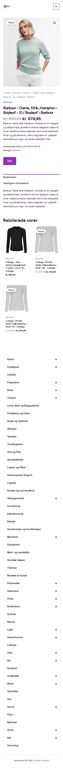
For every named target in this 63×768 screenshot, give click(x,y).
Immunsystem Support (19, 475)
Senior (32, 707)
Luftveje (11, 645)
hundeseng (13, 506)
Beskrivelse (9, 177)
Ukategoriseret (32, 498)
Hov (9, 699)
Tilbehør (12, 567)
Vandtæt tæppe (16, 560)
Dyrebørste (13, 544)
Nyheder (12, 722)
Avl (32, 660)
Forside (6, 93)
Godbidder (32, 676)
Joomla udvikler (41, 760)
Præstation (32, 382)
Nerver (11, 621)
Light (32, 630)
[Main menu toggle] (56, 6)
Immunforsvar (32, 637)
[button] (55, 23)
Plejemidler (32, 583)
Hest (32, 653)
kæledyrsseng (15, 513)
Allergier (12, 428)
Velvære (11, 436)
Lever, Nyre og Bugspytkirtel (23, 405)
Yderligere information (16, 183)
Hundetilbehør (15, 459)
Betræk (11, 521)
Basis (32, 390)
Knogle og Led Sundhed (20, 490)
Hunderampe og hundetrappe (24, 529)
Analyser (12, 668)
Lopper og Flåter (16, 467)
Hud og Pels (14, 452)
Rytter (32, 359)
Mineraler (32, 537)
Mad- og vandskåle (18, 552)
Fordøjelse (32, 367)
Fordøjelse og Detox (18, 413)
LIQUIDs (11, 374)
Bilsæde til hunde (17, 575)
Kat (32, 738)
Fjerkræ (11, 614)
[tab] (31, 177)
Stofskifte (12, 691)
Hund (32, 730)
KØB (9, 161)
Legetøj (11, 482)
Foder (32, 599)
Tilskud (32, 398)
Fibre (10, 714)
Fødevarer (32, 591)
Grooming (12, 745)
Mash (32, 684)
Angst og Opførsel (17, 421)
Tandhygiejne (15, 444)
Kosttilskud (32, 606)
